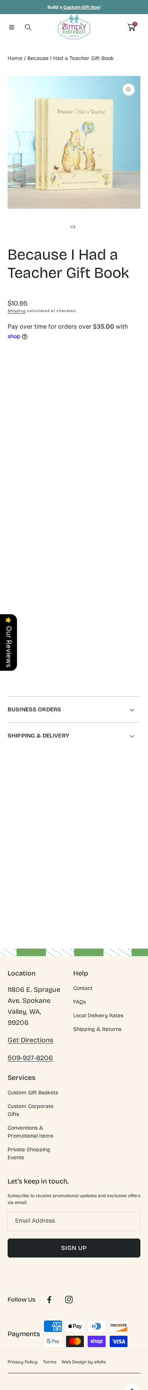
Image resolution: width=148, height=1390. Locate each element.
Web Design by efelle (83, 1362)
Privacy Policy (23, 1362)
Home (15, 58)
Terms (49, 1362)
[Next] (136, 439)
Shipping (17, 311)
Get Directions (30, 1040)
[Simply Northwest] (74, 27)
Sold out (106, 481)
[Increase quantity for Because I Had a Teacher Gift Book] (131, 408)
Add (106, 439)
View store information (44, 646)
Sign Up (74, 1247)
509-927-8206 (30, 1058)
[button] (11, 27)
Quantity (18, 406)
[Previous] (11, 439)
